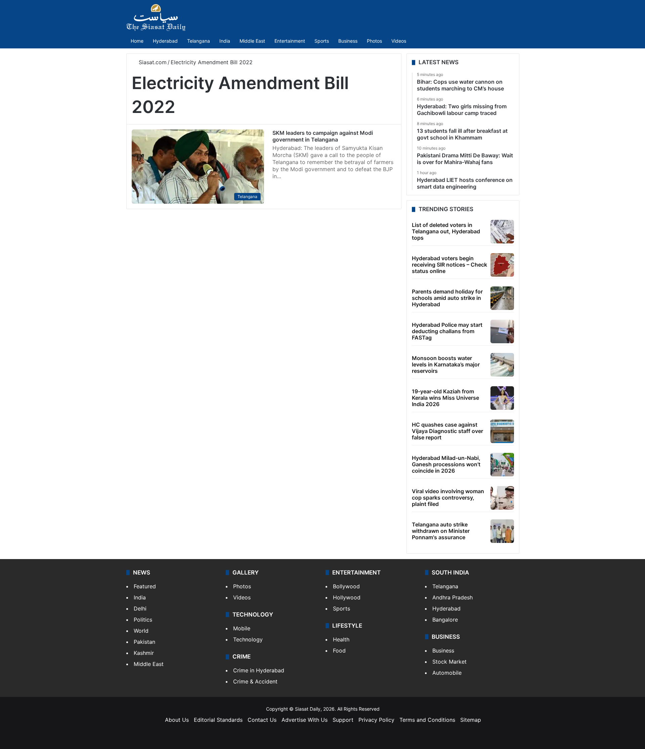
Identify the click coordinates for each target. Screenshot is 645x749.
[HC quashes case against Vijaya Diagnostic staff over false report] (502, 431)
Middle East (252, 41)
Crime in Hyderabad (258, 670)
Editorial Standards (218, 719)
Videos (398, 41)
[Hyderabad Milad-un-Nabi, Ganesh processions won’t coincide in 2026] (502, 464)
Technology (248, 639)
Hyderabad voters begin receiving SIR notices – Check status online (449, 264)
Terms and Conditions (427, 719)
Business (347, 41)
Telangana (198, 41)
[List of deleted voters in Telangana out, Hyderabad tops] (502, 231)
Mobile (241, 628)
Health (341, 639)
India (224, 41)
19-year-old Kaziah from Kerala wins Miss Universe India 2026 (445, 397)
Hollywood (346, 597)
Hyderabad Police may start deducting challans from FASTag (447, 331)
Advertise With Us (305, 719)
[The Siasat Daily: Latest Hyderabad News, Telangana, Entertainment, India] (155, 17)
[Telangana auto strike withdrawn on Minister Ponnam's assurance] (502, 531)
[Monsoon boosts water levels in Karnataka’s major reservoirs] (502, 365)
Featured (145, 586)
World (141, 630)
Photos (374, 41)
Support (343, 719)
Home (137, 41)
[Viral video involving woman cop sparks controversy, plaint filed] (502, 498)
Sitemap (470, 719)
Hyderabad (165, 41)
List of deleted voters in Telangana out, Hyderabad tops (446, 231)
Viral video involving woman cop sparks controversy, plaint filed (448, 497)
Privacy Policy (376, 719)
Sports (321, 41)
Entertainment (289, 41)
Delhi (140, 608)
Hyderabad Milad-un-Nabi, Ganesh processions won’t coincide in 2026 (446, 464)
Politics (143, 619)
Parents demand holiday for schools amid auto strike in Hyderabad (447, 298)
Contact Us (262, 719)
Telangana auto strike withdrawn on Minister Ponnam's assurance (441, 531)
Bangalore (445, 619)
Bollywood (346, 586)
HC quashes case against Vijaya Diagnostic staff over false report (447, 431)
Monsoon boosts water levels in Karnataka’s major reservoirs (446, 364)
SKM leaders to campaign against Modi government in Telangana (322, 136)
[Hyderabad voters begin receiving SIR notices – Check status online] (502, 265)
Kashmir (144, 652)
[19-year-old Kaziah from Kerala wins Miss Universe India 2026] (502, 398)
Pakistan (144, 641)
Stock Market (449, 661)
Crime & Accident (255, 681)
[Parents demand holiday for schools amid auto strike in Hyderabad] (502, 298)
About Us (177, 719)
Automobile (447, 672)
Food (339, 650)
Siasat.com (152, 62)
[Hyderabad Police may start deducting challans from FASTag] (502, 331)
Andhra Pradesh (452, 597)
